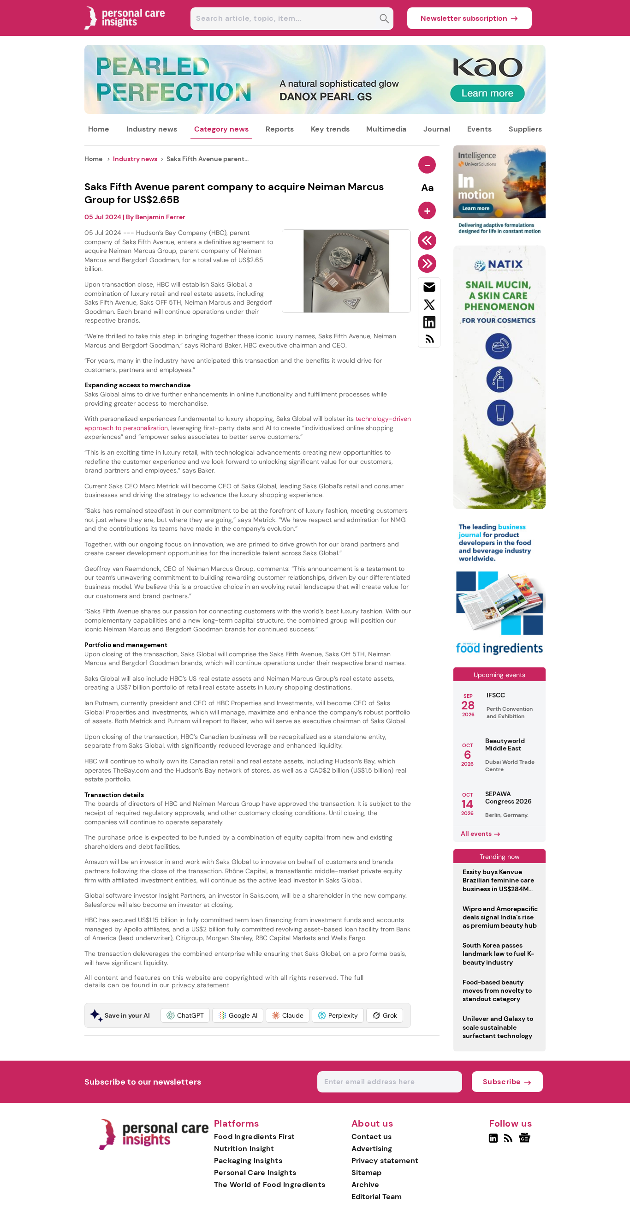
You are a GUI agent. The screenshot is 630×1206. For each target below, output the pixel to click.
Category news (221, 129)
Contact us (371, 1136)
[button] (185, 1015)
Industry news (151, 129)
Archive (365, 1184)
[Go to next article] (429, 263)
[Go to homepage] (153, 1148)
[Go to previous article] (429, 240)
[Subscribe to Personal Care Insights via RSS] (429, 342)
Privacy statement (384, 1160)
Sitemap (366, 1172)
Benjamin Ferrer (160, 217)
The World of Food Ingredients (270, 1184)
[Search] (384, 19)
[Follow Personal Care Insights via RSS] (509, 1142)
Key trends (330, 129)
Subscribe (502, 1081)
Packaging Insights (248, 1160)
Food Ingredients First (254, 1136)
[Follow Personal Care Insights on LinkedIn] (493, 1142)
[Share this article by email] (429, 289)
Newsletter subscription (464, 18)
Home (98, 129)
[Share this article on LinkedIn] (429, 324)
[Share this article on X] (429, 306)
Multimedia (386, 129)
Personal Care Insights (255, 1172)
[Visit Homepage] (125, 33)
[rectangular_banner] (499, 656)
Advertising (371, 1148)
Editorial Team (376, 1196)
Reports (280, 129)
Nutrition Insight (244, 1148)
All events (476, 833)
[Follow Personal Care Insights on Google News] (526, 1142)
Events (479, 129)
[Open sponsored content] (315, 111)
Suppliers (525, 129)
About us (372, 1123)
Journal (436, 129)
